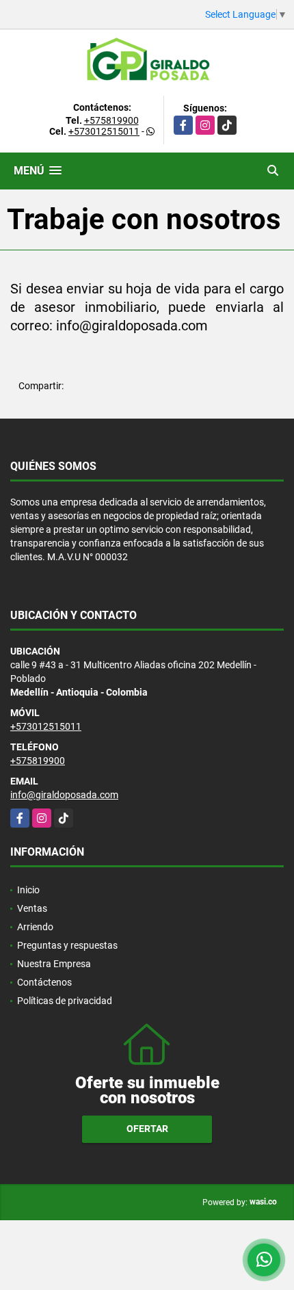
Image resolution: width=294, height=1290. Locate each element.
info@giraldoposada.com (64, 794)
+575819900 (111, 120)
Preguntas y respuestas (67, 945)
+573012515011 (103, 131)
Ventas (32, 908)
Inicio (28, 889)
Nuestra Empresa (54, 963)
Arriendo (35, 926)
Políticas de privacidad (64, 1000)
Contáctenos (44, 982)
